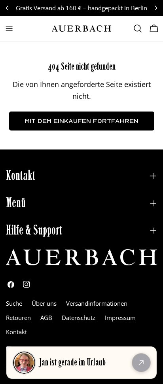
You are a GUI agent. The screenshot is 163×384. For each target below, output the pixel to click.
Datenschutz (78, 318)
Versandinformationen (96, 303)
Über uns (44, 303)
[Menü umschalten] (9, 28)
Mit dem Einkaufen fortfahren (81, 120)
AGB (46, 318)
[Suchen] (138, 28)
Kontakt (16, 332)
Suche (14, 303)
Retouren (18, 318)
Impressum (120, 318)
